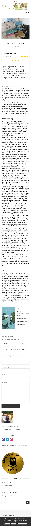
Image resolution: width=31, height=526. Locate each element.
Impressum (4, 515)
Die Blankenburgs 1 (7, 482)
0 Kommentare (25, 343)
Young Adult (19, 41)
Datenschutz (12, 515)
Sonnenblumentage (7, 485)
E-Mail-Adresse (6, 367)
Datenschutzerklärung (22, 523)
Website (4, 374)
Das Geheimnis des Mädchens (9, 492)
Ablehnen (13, 523)
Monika (6, 343)
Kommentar (5, 382)
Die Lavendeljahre (6, 489)
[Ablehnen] (29, 521)
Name (3, 360)
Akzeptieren (6, 523)
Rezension (11, 41)
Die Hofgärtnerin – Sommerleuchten (11, 496)
